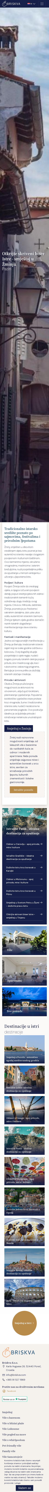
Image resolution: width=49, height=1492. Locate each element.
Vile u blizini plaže (13, 1423)
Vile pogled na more (14, 1434)
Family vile (8, 1451)
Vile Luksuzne (10, 1429)
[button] (31, 3)
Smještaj (7, 1412)
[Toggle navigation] (42, 3)
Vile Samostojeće (12, 1457)
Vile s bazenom (11, 1417)
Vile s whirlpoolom (13, 1440)
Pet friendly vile (11, 1445)
